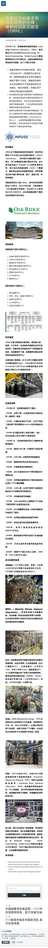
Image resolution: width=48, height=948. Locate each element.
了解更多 (12, 938)
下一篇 (7, 916)
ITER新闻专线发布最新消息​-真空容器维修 (23, 921)
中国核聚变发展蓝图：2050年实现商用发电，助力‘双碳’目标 (24, 910)
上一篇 (7, 905)
